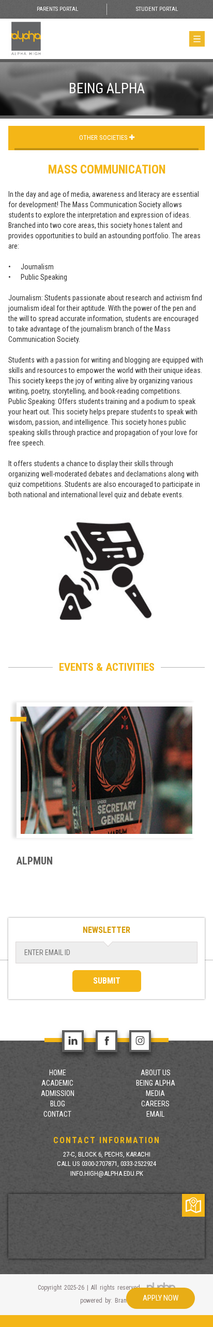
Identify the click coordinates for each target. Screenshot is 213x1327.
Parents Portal (57, 9)
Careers (155, 1104)
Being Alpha (155, 1083)
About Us (156, 1073)
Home (57, 1073)
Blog (57, 1104)
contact (57, 1114)
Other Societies (104, 137)
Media (155, 1093)
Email (155, 1114)
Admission (57, 1093)
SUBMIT (106, 981)
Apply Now (160, 1298)
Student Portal (157, 9)
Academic (57, 1083)
